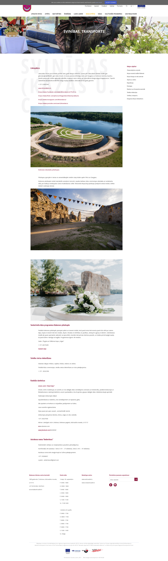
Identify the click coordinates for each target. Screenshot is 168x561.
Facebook (110, 484)
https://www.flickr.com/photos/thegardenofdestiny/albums (58, 96)
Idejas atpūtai (90, 14)
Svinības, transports (132, 95)
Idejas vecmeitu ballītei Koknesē (135, 73)
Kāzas (100, 14)
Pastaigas (129, 86)
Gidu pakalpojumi (131, 14)
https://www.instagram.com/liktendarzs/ (52, 100)
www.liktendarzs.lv (44, 88)
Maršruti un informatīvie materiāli (136, 89)
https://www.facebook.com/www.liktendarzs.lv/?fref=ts (57, 92)
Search (126, 6)
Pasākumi (104, 6)
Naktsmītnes (56, 14)
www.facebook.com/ (44, 430)
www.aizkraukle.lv (87, 479)
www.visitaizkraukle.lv (88, 483)
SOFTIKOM (101, 557)
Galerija (112, 6)
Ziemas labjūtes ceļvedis (133, 70)
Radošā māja (42, 349)
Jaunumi (96, 6)
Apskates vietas (36, 14)
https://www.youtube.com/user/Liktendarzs (53, 103)
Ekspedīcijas (130, 83)
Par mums (120, 6)
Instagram (115, 484)
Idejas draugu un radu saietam (135, 76)
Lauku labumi (78, 14)
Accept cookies (111, 2)
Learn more (98, 2)
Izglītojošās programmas (113, 14)
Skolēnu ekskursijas (132, 92)
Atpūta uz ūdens (131, 80)
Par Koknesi (88, 6)
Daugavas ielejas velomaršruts (135, 99)
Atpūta (47, 14)
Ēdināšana (67, 14)
